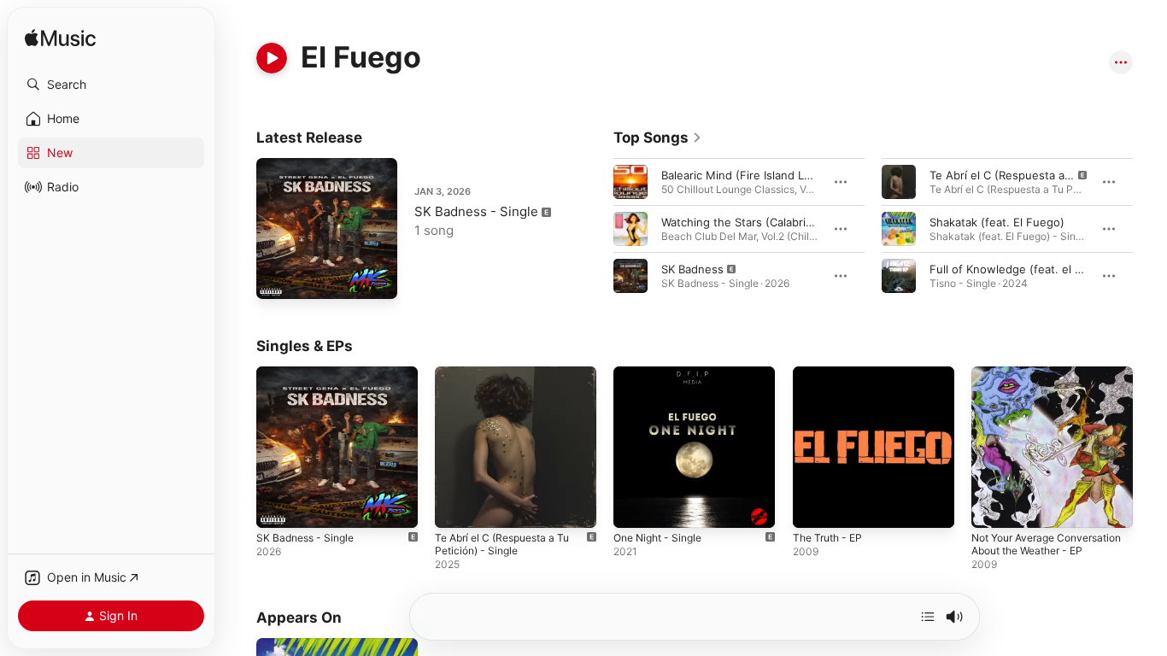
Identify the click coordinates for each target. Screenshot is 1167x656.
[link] (657, 137)
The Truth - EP (832, 373)
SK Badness (692, 269)
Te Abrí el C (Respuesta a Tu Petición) (1030, 175)
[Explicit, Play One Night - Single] (635, 506)
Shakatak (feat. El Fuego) (996, 222)
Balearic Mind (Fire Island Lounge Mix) (763, 175)
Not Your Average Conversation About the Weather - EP (1035, 386)
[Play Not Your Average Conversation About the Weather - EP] (993, 506)
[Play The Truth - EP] (814, 506)
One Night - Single (663, 373)
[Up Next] (928, 617)
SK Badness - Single (476, 211)
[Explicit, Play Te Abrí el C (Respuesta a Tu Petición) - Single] (456, 506)
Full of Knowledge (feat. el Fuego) (1021, 269)
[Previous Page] (596, 229)
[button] (111, 84)
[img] (60, 39)
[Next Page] (1150, 229)
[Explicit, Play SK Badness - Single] (277, 277)
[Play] (271, 58)
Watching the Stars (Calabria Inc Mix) (759, 222)
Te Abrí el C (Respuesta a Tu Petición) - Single (510, 380)
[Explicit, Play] (630, 276)
